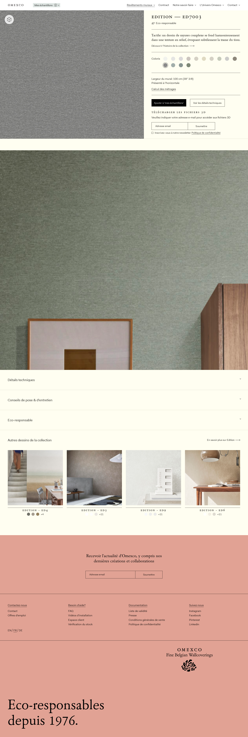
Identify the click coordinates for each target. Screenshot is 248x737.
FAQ (70, 611)
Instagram (195, 611)
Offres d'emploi (17, 615)
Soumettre (201, 126)
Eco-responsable (166, 23)
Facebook (195, 615)
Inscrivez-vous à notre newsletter (172, 132)
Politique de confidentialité (206, 132)
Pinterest (194, 620)
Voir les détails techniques (207, 103)
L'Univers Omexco (211, 5)
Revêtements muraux (140, 5)
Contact (233, 5)
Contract (163, 5)
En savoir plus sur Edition (221, 440)
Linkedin (194, 624)
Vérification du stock (80, 624)
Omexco (15, 5)
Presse (133, 615)
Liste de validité (138, 611)
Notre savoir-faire (183, 5)
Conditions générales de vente (147, 620)
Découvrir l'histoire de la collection (170, 45)
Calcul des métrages (164, 89)
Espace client (76, 620)
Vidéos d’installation (80, 615)
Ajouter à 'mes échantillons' (169, 103)
